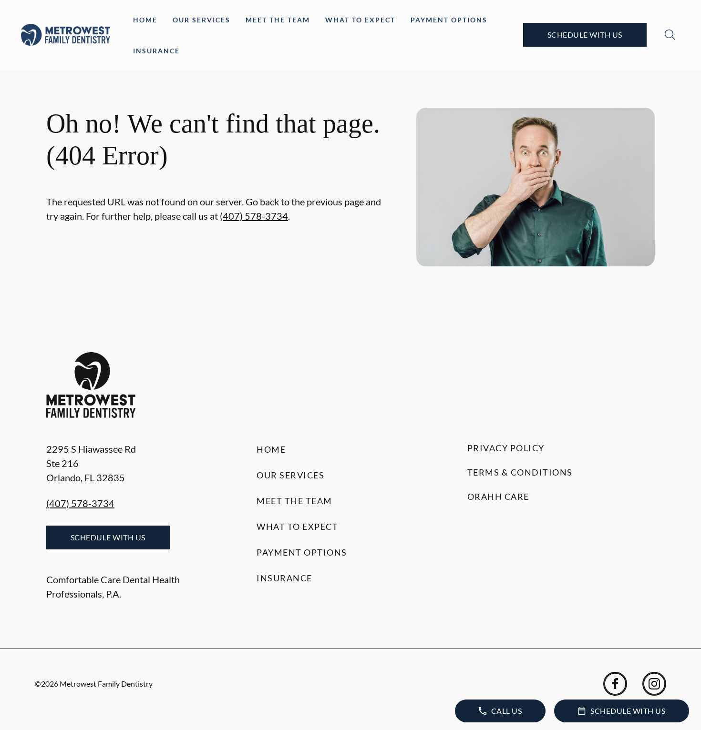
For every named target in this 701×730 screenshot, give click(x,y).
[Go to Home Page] (65, 35)
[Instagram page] (654, 684)
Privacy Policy (506, 448)
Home (145, 20)
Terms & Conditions (520, 472)
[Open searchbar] (670, 34)
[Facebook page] (615, 684)
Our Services (201, 20)
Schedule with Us (584, 34)
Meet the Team (278, 20)
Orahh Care (498, 496)
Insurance (156, 51)
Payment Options (449, 20)
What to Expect (360, 20)
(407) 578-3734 (254, 216)
